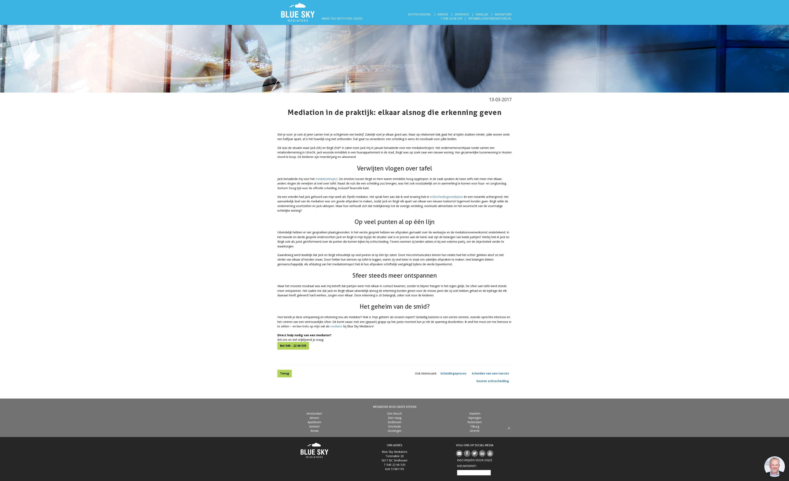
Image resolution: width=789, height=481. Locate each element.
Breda (314, 431)
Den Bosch (394, 413)
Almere (314, 418)
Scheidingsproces (453, 373)
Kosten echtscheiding (492, 381)
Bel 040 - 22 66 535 (293, 346)
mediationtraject (327, 179)
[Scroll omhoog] (509, 428)
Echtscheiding (419, 14)
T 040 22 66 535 (451, 18)
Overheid (462, 14)
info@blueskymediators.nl (490, 18)
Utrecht (475, 431)
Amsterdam (314, 413)
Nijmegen (474, 418)
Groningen (394, 431)
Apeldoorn (314, 422)
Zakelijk (482, 14)
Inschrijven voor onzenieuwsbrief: (474, 463)
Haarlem (474, 413)
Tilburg (474, 426)
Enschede (394, 426)
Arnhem (314, 426)
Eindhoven (394, 422)
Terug (284, 373)
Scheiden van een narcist (490, 373)
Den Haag (394, 418)
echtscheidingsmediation (447, 197)
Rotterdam (474, 422)
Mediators (503, 14)
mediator (336, 326)
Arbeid (442, 14)
